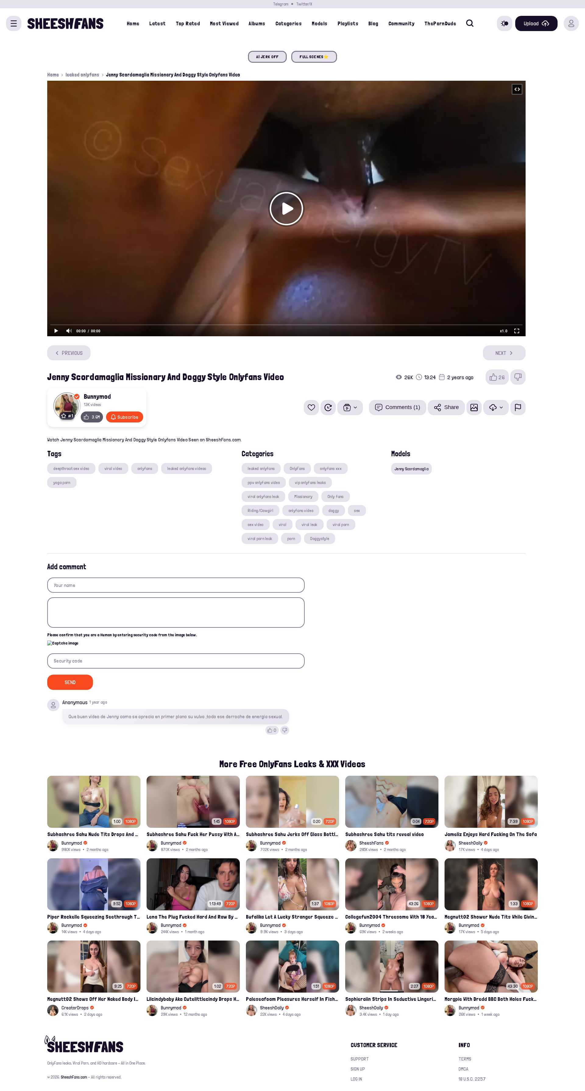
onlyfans (144, 468)
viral (282, 524)
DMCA (463, 1069)
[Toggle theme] (504, 23)
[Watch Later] (328, 407)
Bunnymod (97, 396)
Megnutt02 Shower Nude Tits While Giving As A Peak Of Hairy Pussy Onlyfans (491, 916)
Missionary (303, 496)
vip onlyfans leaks (310, 482)
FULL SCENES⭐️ (314, 56)
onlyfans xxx (330, 468)
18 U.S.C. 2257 (472, 1079)
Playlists (348, 23)
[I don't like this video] (518, 377)
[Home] (65, 23)
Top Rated (188, 23)
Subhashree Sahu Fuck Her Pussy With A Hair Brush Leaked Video (193, 834)
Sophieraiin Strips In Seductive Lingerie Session (391, 999)
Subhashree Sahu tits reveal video (384, 834)
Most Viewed (224, 23)
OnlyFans (297, 468)
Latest (157, 23)
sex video (256, 524)
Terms (465, 1059)
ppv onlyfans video (264, 482)
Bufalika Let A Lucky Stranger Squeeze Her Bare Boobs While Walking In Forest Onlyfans (292, 916)
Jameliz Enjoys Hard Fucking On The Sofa (491, 834)
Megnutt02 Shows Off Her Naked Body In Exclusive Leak (93, 999)
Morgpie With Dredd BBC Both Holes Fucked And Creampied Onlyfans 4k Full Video (491, 999)
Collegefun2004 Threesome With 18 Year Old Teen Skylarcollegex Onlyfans (391, 916)
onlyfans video (301, 510)
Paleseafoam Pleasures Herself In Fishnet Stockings (292, 999)
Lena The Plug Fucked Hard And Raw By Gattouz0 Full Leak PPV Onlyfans (193, 916)
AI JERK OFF (267, 56)
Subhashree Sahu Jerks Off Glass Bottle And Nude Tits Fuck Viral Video (292, 834)
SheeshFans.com (74, 1077)
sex (357, 510)
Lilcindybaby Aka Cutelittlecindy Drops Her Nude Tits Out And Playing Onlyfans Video (193, 999)
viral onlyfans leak (263, 496)
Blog (373, 23)
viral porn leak (260, 538)
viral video (113, 468)
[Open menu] (13, 23)
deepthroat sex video (71, 468)
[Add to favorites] (311, 407)
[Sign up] (571, 23)
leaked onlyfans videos (186, 468)
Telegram (280, 4)
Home (133, 23)
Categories (288, 23)
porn (291, 538)
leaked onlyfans (82, 75)
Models (319, 23)
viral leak (309, 524)
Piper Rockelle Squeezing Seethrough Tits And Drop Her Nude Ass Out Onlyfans (93, 916)
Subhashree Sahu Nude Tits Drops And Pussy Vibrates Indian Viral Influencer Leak (93, 834)
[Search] (469, 23)
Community (401, 23)
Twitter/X (304, 4)
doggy (333, 510)
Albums (257, 23)
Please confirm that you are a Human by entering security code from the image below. (122, 634)
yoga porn (61, 482)
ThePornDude (440, 23)
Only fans (336, 496)
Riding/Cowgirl (260, 510)
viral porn (341, 524)
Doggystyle (319, 538)
